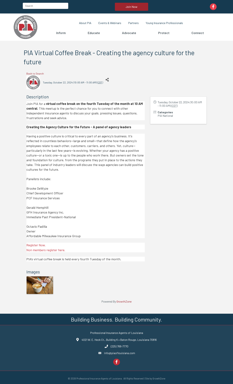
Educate (94, 33)
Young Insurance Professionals (164, 23)
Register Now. (36, 245)
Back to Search (35, 73)
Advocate (129, 33)
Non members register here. (45, 250)
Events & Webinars (109, 23)
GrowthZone (124, 301)
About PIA (85, 23)
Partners (133, 23)
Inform (61, 33)
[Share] (107, 80)
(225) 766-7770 (119, 346)
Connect (197, 33)
